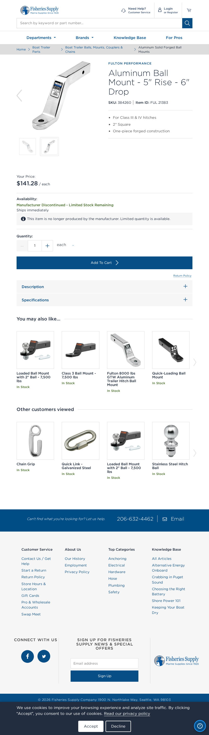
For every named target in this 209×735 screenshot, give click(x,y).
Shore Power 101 (166, 600)
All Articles (162, 558)
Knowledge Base (130, 37)
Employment (76, 565)
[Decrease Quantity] (22, 245)
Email (177, 518)
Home (21, 49)
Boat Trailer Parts (41, 49)
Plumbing (116, 585)
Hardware (116, 572)
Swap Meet (31, 614)
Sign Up (104, 676)
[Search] (187, 23)
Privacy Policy (77, 572)
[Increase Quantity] (47, 245)
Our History (75, 558)
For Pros (174, 37)
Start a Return (33, 570)
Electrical (116, 565)
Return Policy (182, 275)
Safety (114, 592)
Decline (118, 726)
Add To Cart (101, 262)
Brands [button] (83, 37)
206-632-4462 (135, 518)
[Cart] (187, 10)
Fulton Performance (130, 63)
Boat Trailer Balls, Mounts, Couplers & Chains (94, 49)
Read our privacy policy (127, 713)
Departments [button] (40, 37)
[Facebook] (28, 652)
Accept (91, 726)
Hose (112, 578)
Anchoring (117, 558)
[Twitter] (43, 652)
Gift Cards (30, 595)
